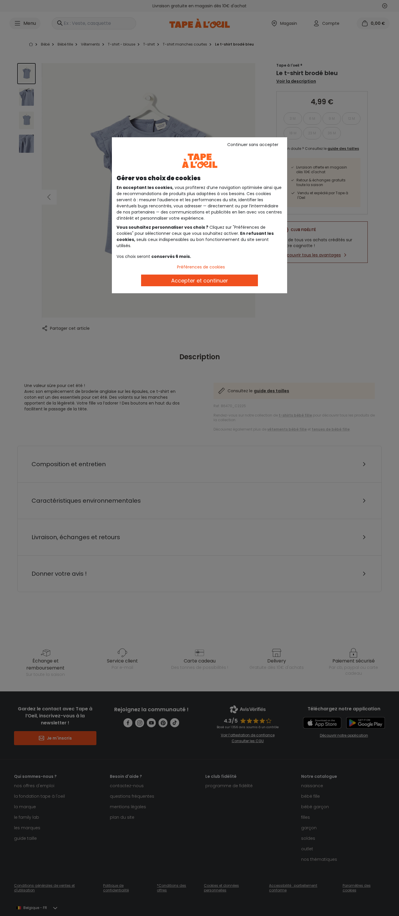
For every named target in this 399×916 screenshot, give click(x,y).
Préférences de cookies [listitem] (201, 267)
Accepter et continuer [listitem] (199, 280)
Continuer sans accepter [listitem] (252, 145)
